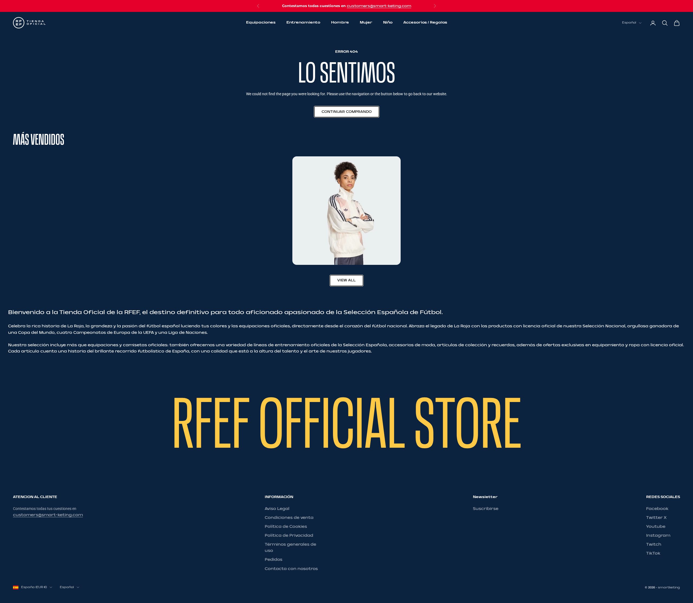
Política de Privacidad (289, 535)
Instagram (658, 535)
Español (629, 23)
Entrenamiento (303, 23)
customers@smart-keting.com (379, 6)
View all (346, 280)
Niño (388, 23)
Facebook (657, 508)
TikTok (653, 553)
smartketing (669, 587)
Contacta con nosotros (291, 568)
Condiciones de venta (289, 517)
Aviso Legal (277, 508)
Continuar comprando (347, 112)
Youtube (655, 526)
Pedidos (273, 559)
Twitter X (656, 517)
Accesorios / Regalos (425, 23)
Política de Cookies (286, 526)
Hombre (340, 23)
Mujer (366, 23)
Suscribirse (485, 508)
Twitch (653, 544)
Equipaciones (261, 23)
